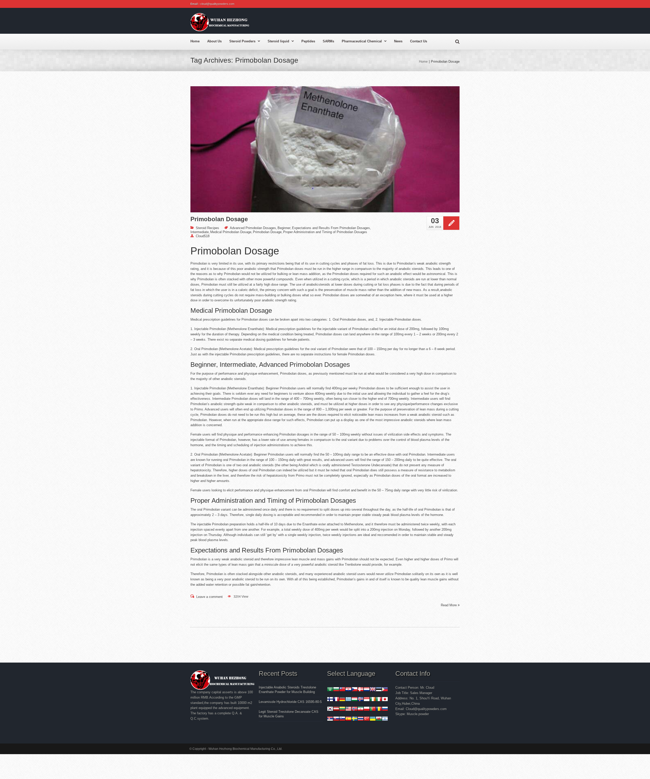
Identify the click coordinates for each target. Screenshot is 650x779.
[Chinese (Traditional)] (342, 690)
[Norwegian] (354, 709)
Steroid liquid (278, 41)
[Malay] (348, 709)
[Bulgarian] (336, 690)
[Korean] (330, 709)
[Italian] (379, 699)
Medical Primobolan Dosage (230, 232)
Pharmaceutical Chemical (362, 41)
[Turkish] (367, 719)
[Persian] (361, 709)
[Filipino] (385, 690)
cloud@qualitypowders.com (217, 3)
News (398, 41)
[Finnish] (330, 699)
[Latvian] (336, 709)
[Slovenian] (342, 719)
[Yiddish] (385, 719)
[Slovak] (336, 719)
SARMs (328, 41)
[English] (373, 690)
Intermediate (199, 232)
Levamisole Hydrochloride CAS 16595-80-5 (290, 702)
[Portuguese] (373, 709)
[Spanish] (348, 719)
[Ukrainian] (373, 719)
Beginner (284, 228)
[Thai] (361, 719)
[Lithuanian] (342, 709)
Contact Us (418, 41)
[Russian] (385, 709)
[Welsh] (379, 719)
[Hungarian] (354, 699)
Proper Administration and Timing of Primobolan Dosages (325, 232)
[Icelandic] (361, 699)
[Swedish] (354, 719)
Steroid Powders (242, 41)
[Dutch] (367, 690)
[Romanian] (379, 709)
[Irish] (373, 699)
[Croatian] (348, 690)
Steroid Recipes (207, 228)
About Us (214, 41)
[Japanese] (385, 699)
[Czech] (354, 690)
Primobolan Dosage (219, 219)
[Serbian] (330, 719)
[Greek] (348, 699)
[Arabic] (330, 690)
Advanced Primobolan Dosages (253, 228)
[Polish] (367, 709)
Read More (449, 605)
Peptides (308, 41)
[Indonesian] (367, 699)
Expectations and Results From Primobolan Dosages (331, 228)
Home (195, 41)
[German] (342, 699)
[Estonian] (379, 690)
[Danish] (361, 690)
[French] (336, 699)
